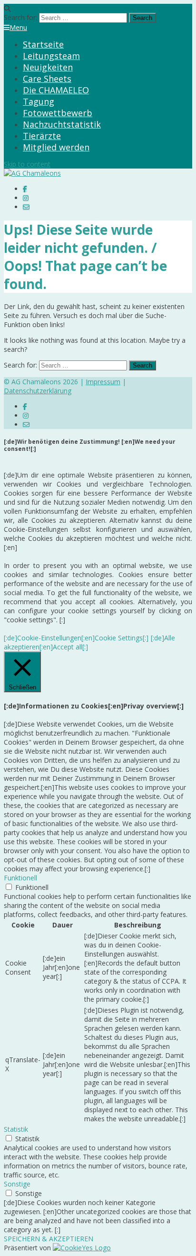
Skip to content (27, 164)
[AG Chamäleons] (32, 173)
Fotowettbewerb (57, 113)
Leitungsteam (51, 55)
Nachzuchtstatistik (62, 124)
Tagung (38, 101)
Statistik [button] (16, 1129)
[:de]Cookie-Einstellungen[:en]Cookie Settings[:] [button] (76, 637)
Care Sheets (47, 78)
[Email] (26, 206)
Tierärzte (42, 135)
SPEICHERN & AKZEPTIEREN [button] (48, 1238)
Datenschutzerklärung (37, 390)
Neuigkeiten (48, 67)
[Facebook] (25, 188)
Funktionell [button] (20, 877)
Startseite (43, 44)
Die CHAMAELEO (56, 90)
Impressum (103, 381)
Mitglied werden (56, 147)
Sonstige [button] (17, 1183)
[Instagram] (26, 197)
